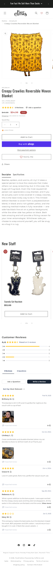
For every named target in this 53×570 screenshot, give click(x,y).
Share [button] (7, 164)
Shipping (5, 116)
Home (4, 21)
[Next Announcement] (48, 4)
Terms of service (42, 561)
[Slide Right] (32, 83)
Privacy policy (29, 561)
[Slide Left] (21, 83)
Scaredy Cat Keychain (13, 301)
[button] (5, 13)
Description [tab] (6, 174)
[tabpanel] (26, 202)
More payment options (26, 150)
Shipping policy (19, 565)
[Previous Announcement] (4, 4)
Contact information (34, 565)
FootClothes (19, 558)
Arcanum (13, 21)
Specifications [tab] (18, 174)
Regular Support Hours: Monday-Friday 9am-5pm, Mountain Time (26, 552)
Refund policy (16, 561)
